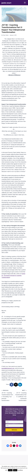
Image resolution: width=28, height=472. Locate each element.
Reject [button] (15, 470)
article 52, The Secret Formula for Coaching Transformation (13, 275)
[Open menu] (24, 2)
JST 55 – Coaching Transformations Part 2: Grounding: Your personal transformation (7, 395)
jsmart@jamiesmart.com (8, 368)
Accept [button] (10, 470)
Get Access (14, 429)
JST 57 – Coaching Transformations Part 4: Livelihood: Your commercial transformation (20, 395)
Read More (20, 470)
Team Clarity (5, 35)
